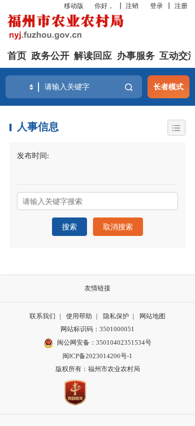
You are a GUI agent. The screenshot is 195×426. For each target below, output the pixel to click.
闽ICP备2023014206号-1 (97, 356)
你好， (104, 5)
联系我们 (43, 316)
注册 (181, 5)
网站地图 (153, 316)
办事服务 (136, 55)
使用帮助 (79, 316)
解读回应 (93, 55)
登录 (156, 5)
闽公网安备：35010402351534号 (104, 342)
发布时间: (33, 155)
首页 (17, 55)
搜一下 (129, 87)
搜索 (69, 226)
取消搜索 (118, 226)
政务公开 (51, 55)
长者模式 (169, 86)
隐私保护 (116, 316)
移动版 (74, 5)
